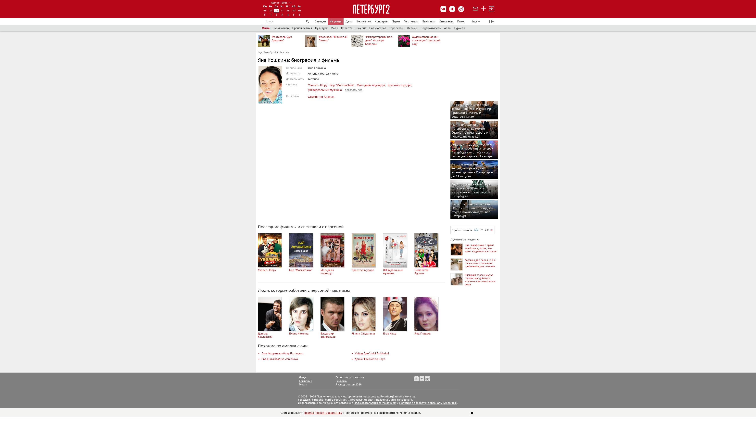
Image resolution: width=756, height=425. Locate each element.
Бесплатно (364, 21)
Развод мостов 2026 (349, 384)
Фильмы (412, 28)
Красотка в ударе (399, 85)
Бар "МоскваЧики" (342, 85)
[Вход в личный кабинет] (491, 9)
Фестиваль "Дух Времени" (282, 38)
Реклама (341, 380)
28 (287, 10)
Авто (447, 28)
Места (303, 384)
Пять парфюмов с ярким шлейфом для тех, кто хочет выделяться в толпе (480, 248)
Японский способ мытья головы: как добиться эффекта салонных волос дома (480, 279)
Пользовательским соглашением (375, 402)
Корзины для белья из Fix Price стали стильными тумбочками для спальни (480, 263)
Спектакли (446, 21)
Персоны (284, 52)
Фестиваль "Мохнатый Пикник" (333, 38)
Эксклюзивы (281, 28)
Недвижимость (431, 28)
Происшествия (302, 28)
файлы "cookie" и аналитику (323, 412)
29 (293, 10)
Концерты (381, 21)
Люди (302, 377)
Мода (334, 28)
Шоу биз (361, 28)
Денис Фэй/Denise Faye (370, 358)
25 (270, 10)
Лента (266, 28)
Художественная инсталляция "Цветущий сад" (426, 40)
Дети (349, 21)
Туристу (459, 28)
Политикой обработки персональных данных (428, 402)
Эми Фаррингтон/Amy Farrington (282, 353)
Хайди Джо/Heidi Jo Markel (372, 353)
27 (282, 10)
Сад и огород (377, 28)
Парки (396, 21)
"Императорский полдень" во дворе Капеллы (379, 40)
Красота (346, 28)
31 (265, 14)
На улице (336, 21)
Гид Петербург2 (267, 52)
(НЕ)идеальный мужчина (325, 89)
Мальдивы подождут (371, 85)
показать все (353, 89)
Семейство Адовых (321, 96)
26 (276, 10)
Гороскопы (397, 28)
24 (265, 10)
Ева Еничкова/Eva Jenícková (279, 358)
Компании (305, 380)
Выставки (428, 21)
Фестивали (411, 21)
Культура (321, 28)
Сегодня (320, 21)
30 (299, 10)
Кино (460, 21)
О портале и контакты (350, 377)
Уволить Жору (317, 85)
